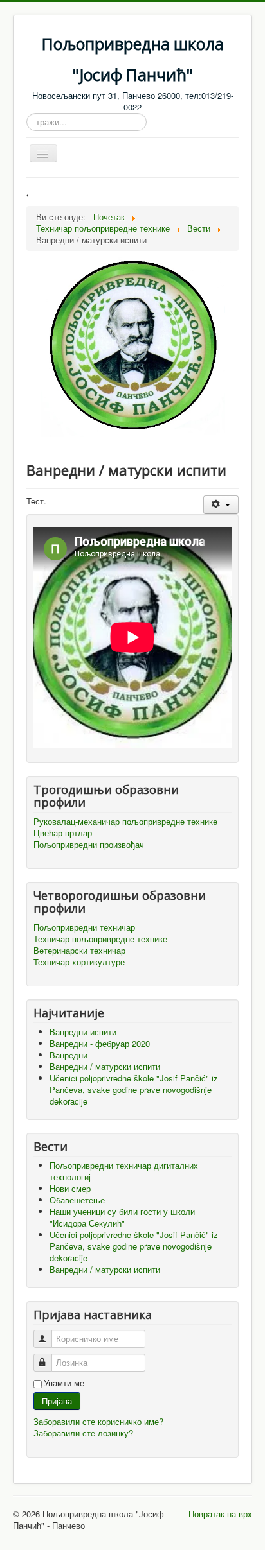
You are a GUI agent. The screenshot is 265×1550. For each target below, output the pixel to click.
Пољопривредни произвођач (88, 844)
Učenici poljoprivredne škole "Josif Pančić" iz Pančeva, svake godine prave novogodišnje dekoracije (134, 1246)
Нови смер (70, 1188)
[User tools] (221, 504)
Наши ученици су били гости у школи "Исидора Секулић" (122, 1217)
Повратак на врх (220, 1514)
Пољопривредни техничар (84, 927)
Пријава (57, 1401)
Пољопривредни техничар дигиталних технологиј (124, 1171)
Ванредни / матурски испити (105, 1269)
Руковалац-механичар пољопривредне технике (125, 821)
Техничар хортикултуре (79, 962)
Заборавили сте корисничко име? (98, 1421)
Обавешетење (77, 1200)
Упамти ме (64, 1383)
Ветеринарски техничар (79, 950)
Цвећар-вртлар (62, 833)
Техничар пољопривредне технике (100, 939)
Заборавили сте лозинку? (83, 1433)
